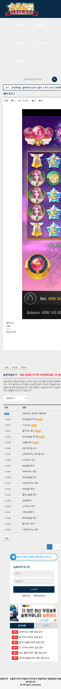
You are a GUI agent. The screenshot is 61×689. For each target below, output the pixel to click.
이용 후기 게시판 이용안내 (34, 413)
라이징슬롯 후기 (29, 477)
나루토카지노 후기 (30, 530)
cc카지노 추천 (28, 460)
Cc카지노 (26, 425)
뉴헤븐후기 (27, 501)
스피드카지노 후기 (30, 483)
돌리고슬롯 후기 (29, 495)
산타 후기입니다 (29, 448)
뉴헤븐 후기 (27, 442)
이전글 (14, 367)
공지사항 (40, 43)
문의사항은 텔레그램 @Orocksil (34, 557)
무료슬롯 (20, 25)
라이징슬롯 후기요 (30, 437)
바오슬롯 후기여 (29, 419)
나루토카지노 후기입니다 (33, 454)
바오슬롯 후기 (28, 466)
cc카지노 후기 (28, 506)
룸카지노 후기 (28, 431)
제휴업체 (40, 25)
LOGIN (34, 589)
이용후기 (20, 43)
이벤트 (19, 61)
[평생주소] (33, 613)
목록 (6, 367)
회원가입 (26, 596)
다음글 (23, 367)
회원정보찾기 (40, 596)
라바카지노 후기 (29, 472)
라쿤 (6, 101)
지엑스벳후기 (28, 512)
